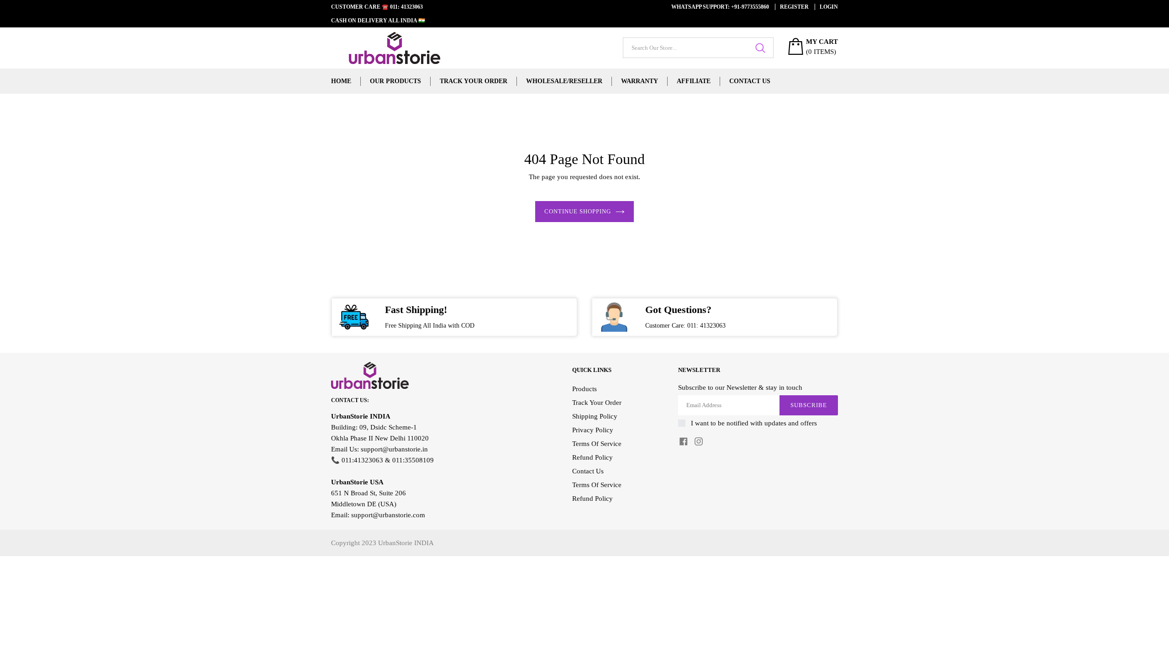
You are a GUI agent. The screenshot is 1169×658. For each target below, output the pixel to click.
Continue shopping (577, 211)
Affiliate (694, 81)
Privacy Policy (592, 430)
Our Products (395, 81)
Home (341, 81)
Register (794, 7)
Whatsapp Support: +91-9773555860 (720, 7)
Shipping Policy (594, 416)
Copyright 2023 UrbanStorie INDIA (382, 543)
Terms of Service (596, 484)
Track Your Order (473, 81)
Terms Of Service (596, 443)
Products (584, 389)
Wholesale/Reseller (564, 81)
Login (829, 7)
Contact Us (749, 81)
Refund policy (592, 498)
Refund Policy (592, 457)
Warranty (639, 81)
